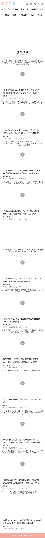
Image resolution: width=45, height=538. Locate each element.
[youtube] (27, 4)
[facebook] (34, 4)
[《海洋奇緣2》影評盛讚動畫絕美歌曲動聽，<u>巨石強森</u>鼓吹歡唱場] (22, 303)
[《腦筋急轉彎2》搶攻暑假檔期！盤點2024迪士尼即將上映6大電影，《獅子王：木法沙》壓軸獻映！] (22, 464)
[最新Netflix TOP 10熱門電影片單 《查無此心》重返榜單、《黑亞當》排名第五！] (22, 504)
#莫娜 (5, 96)
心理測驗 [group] (6, 15)
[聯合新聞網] (3, 3)
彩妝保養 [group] (41, 15)
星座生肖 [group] (24, 15)
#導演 (5, 486)
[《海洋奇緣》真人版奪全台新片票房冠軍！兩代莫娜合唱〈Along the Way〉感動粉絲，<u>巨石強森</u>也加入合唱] (22, 74)
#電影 (5, 405)
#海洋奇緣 (6, 176)
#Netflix (6, 526)
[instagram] (31, 4)
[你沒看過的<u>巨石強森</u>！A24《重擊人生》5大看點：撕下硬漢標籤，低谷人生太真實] (22, 194)
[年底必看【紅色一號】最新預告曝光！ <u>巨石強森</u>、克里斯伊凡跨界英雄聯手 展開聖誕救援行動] (22, 423)
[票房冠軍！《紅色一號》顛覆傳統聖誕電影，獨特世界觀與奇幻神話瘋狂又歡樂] (22, 343)
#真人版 (6, 136)
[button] (42, 4)
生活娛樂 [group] (25, 9)
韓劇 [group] (32, 15)
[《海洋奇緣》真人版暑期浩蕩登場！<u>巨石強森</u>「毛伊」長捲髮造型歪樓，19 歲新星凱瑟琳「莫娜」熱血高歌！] (22, 154)
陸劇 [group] (15, 15)
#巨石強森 (6, 217)
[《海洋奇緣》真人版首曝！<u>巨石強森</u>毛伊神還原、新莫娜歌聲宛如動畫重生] (22, 262)
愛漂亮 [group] (15, 9)
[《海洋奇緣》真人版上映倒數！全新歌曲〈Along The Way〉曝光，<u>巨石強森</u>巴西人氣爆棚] (22, 114)
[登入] (38, 4)
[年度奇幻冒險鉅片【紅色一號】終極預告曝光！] (22, 383)
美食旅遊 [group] (6, 9)
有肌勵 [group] (34, 9)
